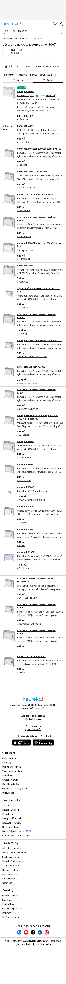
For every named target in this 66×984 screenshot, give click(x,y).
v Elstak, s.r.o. (23, 568)
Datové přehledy (10, 870)
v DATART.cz (23, 307)
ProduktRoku (8, 904)
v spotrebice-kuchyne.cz (29, 623)
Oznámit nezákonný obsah (14, 788)
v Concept (22, 165)
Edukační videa (9, 878)
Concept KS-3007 (26, 506)
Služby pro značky (10, 865)
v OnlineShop (23, 210)
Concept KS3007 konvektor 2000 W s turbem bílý (39, 245)
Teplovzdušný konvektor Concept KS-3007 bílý (38, 290)
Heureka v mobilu (10, 810)
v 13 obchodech (24, 119)
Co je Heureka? (9, 758)
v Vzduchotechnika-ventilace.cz (32, 356)
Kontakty (6, 762)
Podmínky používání (11, 767)
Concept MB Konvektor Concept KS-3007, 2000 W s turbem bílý (38, 417)
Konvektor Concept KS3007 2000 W (35, 194)
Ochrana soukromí (10, 827)
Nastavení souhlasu (11, 822)
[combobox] (33, 31)
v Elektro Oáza (24, 142)
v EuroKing (22, 333)
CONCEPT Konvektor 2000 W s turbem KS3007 (36, 219)
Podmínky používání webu (38, 944)
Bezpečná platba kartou (13, 831)
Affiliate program (10, 874)
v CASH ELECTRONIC (27, 597)
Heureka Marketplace (12, 861)
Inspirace (6, 913)
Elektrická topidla (25, 95)
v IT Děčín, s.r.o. (24, 259)
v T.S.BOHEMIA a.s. (26, 457)
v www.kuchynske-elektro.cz (31, 500)
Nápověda (7, 883)
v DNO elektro (24, 236)
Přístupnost (8, 793)
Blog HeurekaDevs (11, 784)
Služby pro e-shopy (11, 857)
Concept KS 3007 (25, 552)
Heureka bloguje (10, 780)
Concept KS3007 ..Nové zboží (32, 171)
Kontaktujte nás (33, 719)
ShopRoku (7, 900)
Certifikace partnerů (12, 908)
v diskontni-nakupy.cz (27, 187)
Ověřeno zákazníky (11, 895)
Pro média (7, 775)
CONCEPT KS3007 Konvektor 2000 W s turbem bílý (36, 580)
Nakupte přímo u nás (12, 818)
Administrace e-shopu (12, 848)
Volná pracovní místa (12, 771)
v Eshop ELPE (23, 522)
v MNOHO (22, 649)
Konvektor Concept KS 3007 (31, 656)
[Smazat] (59, 31)
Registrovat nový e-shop (14, 852)
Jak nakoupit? (8, 805)
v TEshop (21, 672)
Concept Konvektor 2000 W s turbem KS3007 (39, 148)
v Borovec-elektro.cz (27, 383)
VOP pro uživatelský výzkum (15, 835)
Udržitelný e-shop (10, 917)
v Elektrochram (24, 480)
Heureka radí (8, 814)
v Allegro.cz (22, 281)
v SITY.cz (21, 545)
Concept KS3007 (25, 91)
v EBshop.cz (23, 435)
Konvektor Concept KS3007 (31, 367)
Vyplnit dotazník (33, 729)
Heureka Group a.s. (37, 941)
